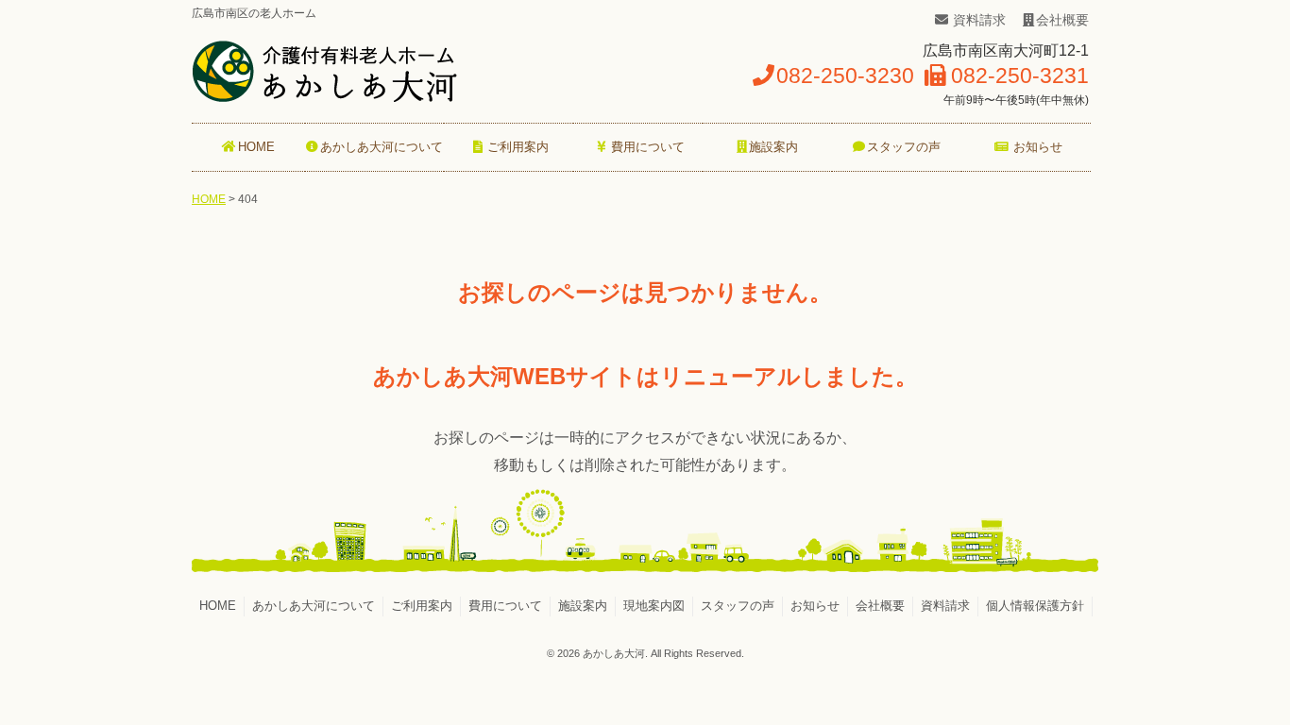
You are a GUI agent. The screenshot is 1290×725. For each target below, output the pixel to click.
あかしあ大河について (313, 606)
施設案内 (582, 606)
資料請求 (979, 19)
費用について (505, 606)
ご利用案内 (421, 606)
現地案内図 (654, 606)
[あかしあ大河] (325, 96)
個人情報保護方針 (1035, 606)
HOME (209, 199)
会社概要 (1062, 19)
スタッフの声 (737, 606)
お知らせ (815, 606)
